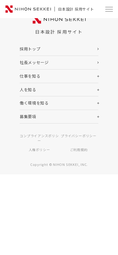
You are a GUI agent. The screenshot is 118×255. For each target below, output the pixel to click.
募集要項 (28, 116)
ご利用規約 (79, 149)
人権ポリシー (39, 149)
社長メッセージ (34, 62)
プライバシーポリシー (79, 135)
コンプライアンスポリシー (39, 138)
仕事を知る (30, 76)
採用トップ (30, 49)
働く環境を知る (34, 103)
